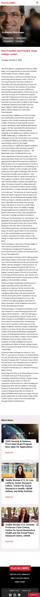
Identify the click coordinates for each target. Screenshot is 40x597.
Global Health (21, 38)
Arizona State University (20, 574)
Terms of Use (26, 590)
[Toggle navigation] (37, 3)
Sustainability (8, 41)
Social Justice (8, 38)
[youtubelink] (15, 595)
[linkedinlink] (19, 595)
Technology (20, 41)
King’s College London (20, 578)
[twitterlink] (10, 595)
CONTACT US (34, 595)
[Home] (8, 3)
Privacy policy (14, 590)
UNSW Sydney (20, 582)
